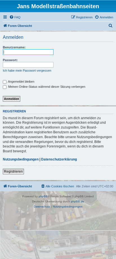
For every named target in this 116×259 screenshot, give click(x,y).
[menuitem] (15, 17)
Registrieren (13, 172)
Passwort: (10, 60)
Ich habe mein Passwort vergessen (27, 70)
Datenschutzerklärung (59, 159)
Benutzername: (14, 47)
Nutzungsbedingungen (21, 159)
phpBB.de (77, 201)
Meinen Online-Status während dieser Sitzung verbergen (46, 86)
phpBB (43, 196)
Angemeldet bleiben (20, 81)
